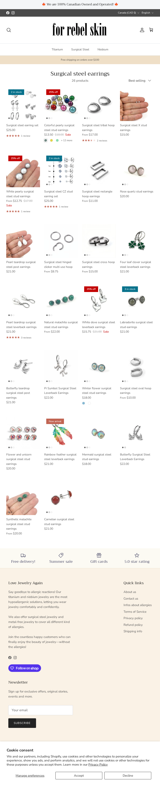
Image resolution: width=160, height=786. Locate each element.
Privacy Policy (98, 764)
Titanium (57, 49)
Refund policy (133, 625)
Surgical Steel (80, 49)
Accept (79, 776)
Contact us (131, 598)
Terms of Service (135, 612)
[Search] (8, 29)
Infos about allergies (138, 605)
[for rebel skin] (80, 30)
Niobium (103, 49)
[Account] (141, 29)
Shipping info (133, 631)
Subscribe (22, 723)
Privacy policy (133, 618)
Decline (128, 776)
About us (130, 592)
